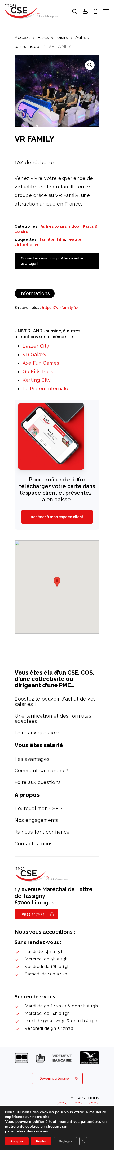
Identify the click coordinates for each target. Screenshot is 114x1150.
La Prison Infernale (45, 388)
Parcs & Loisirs (53, 37)
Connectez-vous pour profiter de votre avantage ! (52, 261)
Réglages (65, 1141)
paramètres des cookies (26, 1131)
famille (47, 239)
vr (37, 245)
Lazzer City (36, 346)
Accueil (22, 37)
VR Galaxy (35, 354)
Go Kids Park (38, 371)
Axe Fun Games (41, 363)
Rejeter (41, 1141)
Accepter (16, 1141)
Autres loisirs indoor (61, 226)
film (61, 239)
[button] (90, 65)
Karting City (37, 380)
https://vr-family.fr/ (60, 307)
